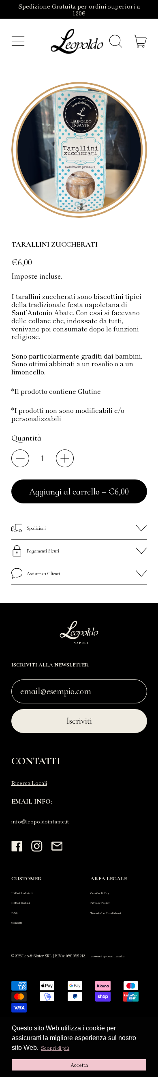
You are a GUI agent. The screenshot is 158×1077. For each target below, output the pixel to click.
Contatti (16, 922)
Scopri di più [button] (55, 1047)
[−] (20, 458)
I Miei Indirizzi (22, 893)
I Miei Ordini (20, 903)
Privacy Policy (100, 903)
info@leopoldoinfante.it (40, 821)
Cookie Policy (99, 893)
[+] (65, 458)
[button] (115, 41)
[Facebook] (17, 851)
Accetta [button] (79, 1064)
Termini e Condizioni (105, 913)
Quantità (26, 438)
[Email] (57, 851)
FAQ (14, 913)
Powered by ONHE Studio (107, 956)
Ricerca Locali (29, 783)
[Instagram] (37, 851)
